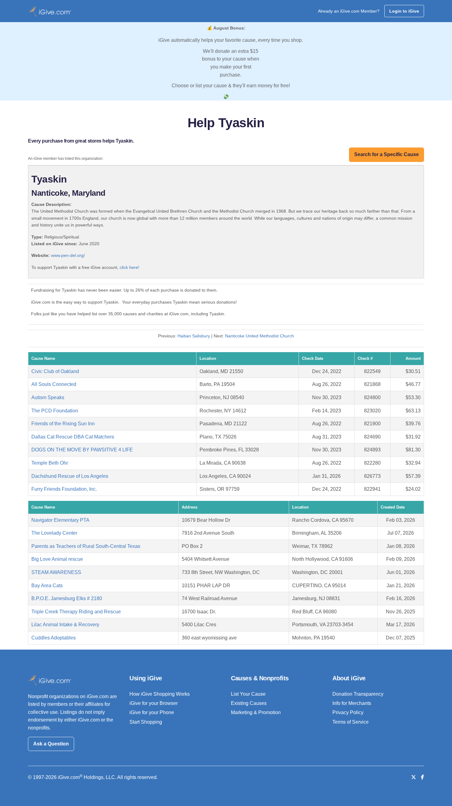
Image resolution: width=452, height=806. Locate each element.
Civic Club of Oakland (55, 371)
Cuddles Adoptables (53, 637)
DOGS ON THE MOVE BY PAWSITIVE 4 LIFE (82, 449)
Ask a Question (51, 743)
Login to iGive (404, 11)
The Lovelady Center (54, 533)
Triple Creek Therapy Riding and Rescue (76, 611)
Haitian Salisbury (193, 335)
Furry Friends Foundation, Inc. (64, 489)
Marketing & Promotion (256, 712)
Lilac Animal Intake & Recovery (65, 624)
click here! (129, 267)
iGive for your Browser (153, 703)
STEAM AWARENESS (56, 572)
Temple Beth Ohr (49, 463)
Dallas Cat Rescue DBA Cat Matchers (72, 436)
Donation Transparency (357, 694)
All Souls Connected (53, 384)
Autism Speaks (47, 397)
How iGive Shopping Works (159, 694)
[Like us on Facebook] (422, 777)
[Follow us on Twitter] (413, 777)
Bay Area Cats (47, 585)
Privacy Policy (347, 712)
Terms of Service (350, 722)
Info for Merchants (351, 703)
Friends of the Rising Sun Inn (63, 423)
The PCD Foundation (54, 410)
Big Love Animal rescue (57, 559)
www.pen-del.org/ (68, 255)
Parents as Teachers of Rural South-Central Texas (85, 546)
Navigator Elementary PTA (60, 520)
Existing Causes (249, 703)
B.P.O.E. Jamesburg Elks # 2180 (66, 598)
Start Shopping (145, 722)
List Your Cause (248, 694)
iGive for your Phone (151, 712)
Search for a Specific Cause (386, 154)
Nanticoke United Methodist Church (259, 335)
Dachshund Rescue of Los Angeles (69, 476)
